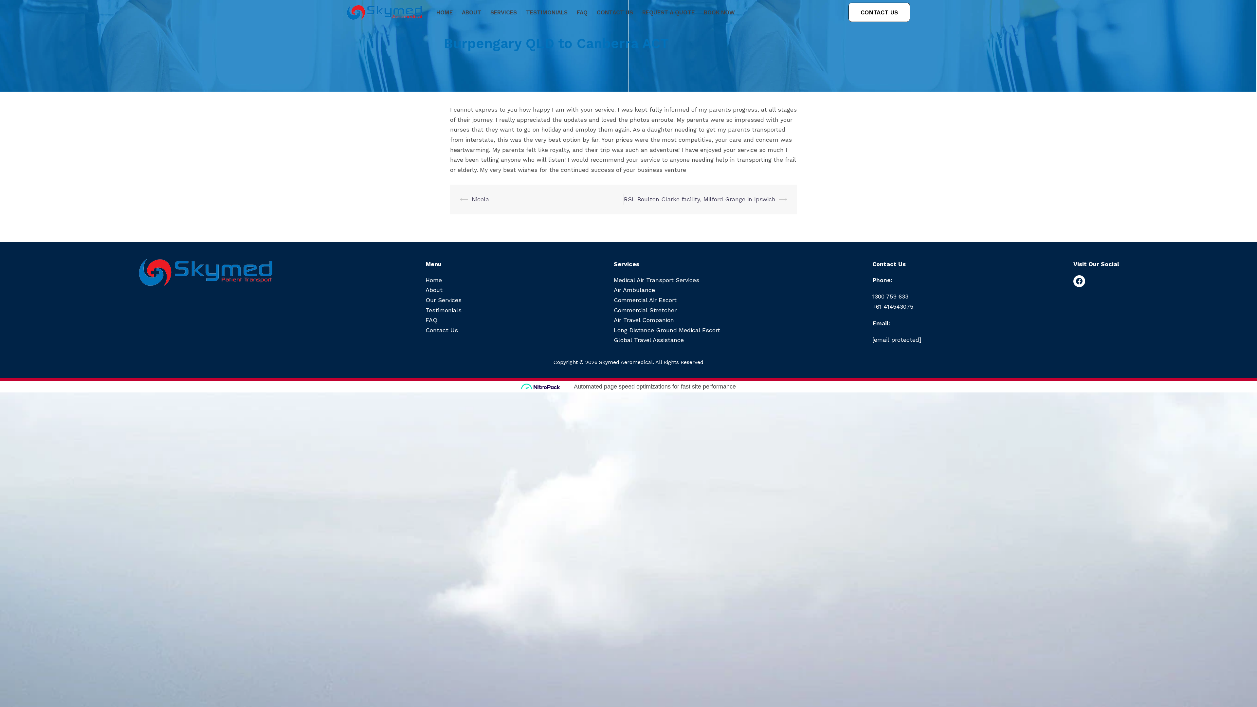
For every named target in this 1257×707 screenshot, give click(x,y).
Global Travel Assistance (649, 339)
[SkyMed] (384, 12)
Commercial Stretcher (645, 310)
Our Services (444, 300)
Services (503, 12)
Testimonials (547, 12)
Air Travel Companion (644, 320)
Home (444, 12)
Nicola (480, 199)
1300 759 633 (890, 296)
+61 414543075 (892, 306)
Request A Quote (668, 12)
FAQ (582, 12)
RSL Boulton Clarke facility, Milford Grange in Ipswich (699, 199)
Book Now (719, 12)
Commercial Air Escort (645, 300)
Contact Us (615, 12)
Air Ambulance (634, 289)
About (471, 12)
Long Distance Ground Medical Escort (667, 330)
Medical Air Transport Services (656, 280)
